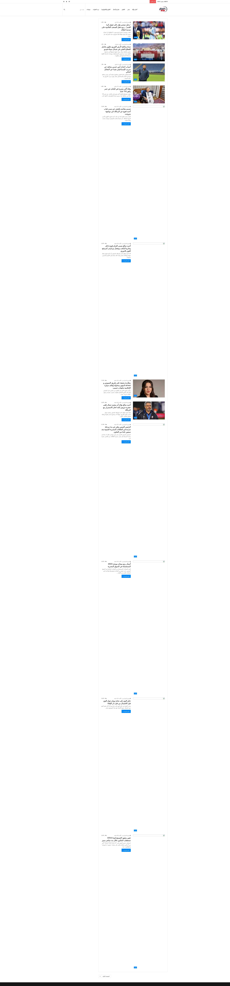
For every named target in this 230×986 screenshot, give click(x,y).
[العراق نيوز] (163, 9)
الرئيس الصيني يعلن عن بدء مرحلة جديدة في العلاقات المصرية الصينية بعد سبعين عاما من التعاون (116, 429)
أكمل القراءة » (126, 39)
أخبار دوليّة (134, 9)
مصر (128, 9)
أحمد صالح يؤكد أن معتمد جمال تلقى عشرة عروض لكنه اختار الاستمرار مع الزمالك (117, 407)
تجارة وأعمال (116, 9)
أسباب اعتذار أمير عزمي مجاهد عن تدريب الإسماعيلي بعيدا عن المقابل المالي (117, 69)
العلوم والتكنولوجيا (106, 9)
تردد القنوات (96, 9)
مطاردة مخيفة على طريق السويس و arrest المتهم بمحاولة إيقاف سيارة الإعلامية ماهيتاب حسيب (117, 385)
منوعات (88, 9)
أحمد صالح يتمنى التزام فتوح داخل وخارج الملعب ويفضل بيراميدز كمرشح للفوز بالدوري (116, 248)
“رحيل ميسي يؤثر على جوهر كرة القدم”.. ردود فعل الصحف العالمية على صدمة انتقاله (116, 27)
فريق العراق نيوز (126, 22)
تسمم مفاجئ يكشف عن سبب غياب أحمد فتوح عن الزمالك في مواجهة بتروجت (117, 111)
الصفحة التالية (106, 976)
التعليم (123, 9)
